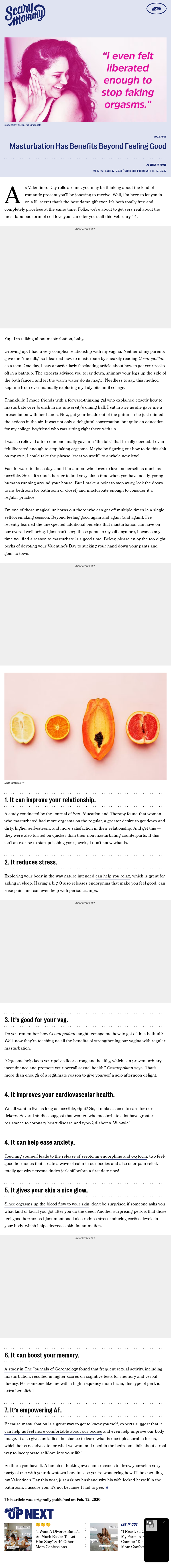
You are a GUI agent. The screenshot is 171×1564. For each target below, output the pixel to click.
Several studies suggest (41, 1116)
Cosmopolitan (62, 1034)
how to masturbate (82, 359)
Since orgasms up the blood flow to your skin (46, 1204)
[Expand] (149, 1522)
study (13, 814)
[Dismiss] (163, 1522)
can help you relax (113, 876)
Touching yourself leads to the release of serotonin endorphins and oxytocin (75, 1156)
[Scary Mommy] (25, 14)
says (124, 1068)
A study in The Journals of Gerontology (41, 1369)
